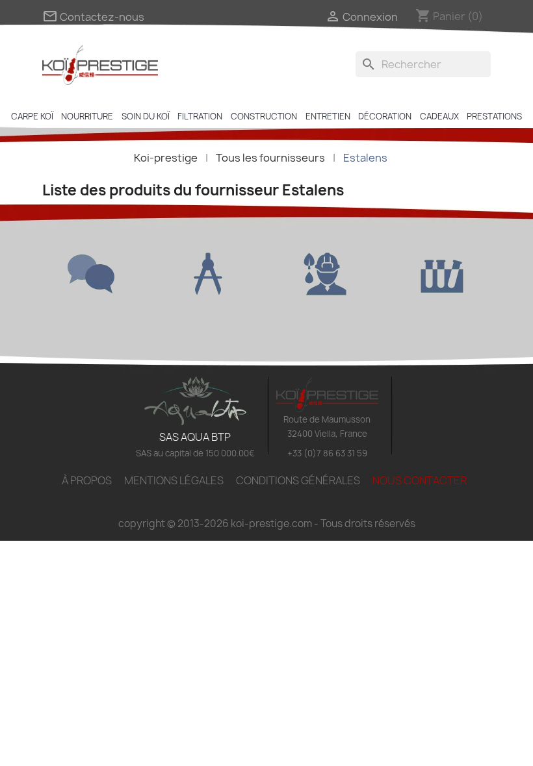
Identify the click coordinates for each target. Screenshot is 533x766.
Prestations (494, 116)
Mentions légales (174, 480)
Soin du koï (146, 116)
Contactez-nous (93, 17)
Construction (264, 116)
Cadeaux (439, 116)
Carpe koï (32, 116)
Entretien (328, 116)
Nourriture (87, 116)
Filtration (199, 116)
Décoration (384, 116)
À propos (87, 480)
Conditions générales (298, 480)
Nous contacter (419, 480)
